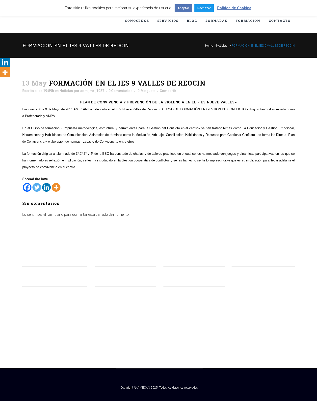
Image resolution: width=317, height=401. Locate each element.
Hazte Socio (31, 276)
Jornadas (102, 276)
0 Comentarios (120, 91)
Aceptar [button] (183, 8)
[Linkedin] (46, 187)
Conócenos (104, 270)
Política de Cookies (178, 283)
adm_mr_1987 (92, 91)
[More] (56, 187)
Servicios (102, 283)
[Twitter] (36, 187)
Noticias (222, 45)
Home (209, 45)
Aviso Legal (172, 270)
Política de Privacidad (180, 276)
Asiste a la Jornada (37, 283)
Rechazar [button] (204, 8)
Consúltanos (32, 270)
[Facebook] (27, 187)
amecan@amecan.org (249, 276)
